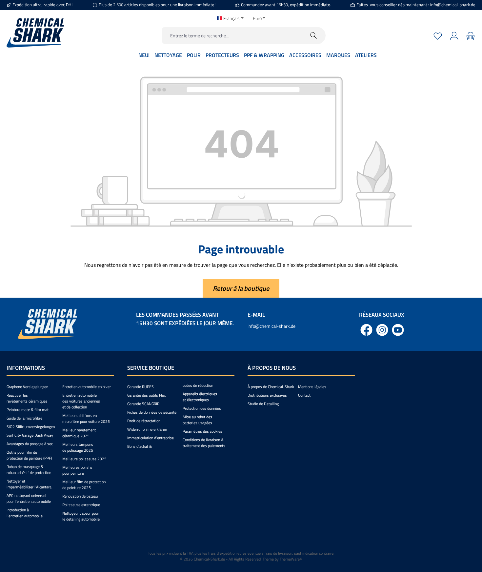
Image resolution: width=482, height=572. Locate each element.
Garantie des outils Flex (146, 395)
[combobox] (232, 35)
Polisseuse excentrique (81, 505)
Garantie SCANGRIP (143, 404)
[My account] (454, 36)
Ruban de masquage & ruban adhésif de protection (29, 470)
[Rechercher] (314, 35)
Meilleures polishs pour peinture (77, 470)
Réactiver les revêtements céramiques (27, 398)
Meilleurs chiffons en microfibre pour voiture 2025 (86, 418)
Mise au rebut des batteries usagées (197, 420)
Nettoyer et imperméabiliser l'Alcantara (29, 484)
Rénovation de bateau (80, 496)
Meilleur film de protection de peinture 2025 (84, 485)
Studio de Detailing (263, 404)
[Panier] (469, 36)
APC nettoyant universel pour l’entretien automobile (29, 498)
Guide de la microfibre (24, 418)
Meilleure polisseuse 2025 (84, 459)
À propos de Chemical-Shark (271, 387)
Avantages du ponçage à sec (30, 444)
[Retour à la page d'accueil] (35, 33)
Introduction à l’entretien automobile (25, 513)
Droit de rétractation (143, 421)
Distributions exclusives (267, 395)
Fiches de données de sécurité (151, 412)
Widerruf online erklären (147, 429)
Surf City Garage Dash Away (30, 435)
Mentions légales (312, 387)
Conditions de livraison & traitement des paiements (204, 443)
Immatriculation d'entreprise (150, 438)
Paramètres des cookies (202, 431)
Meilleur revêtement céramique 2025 (79, 433)
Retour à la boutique (241, 288)
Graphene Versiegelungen (27, 387)
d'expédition (226, 553)
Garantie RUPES (140, 387)
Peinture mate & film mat (28, 409)
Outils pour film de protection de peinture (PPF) (29, 455)
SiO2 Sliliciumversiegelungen (31, 427)
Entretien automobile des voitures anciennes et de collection (81, 401)
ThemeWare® (291, 559)
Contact (304, 395)
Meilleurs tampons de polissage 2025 (77, 447)
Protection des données (202, 408)
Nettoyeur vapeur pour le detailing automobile (81, 516)
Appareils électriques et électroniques (200, 397)
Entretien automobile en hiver (86, 387)
